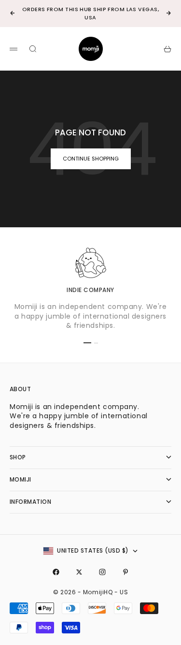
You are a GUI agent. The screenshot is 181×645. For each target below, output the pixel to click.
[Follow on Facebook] (56, 572)
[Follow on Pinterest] (125, 572)
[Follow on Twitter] (79, 572)
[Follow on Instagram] (102, 572)
